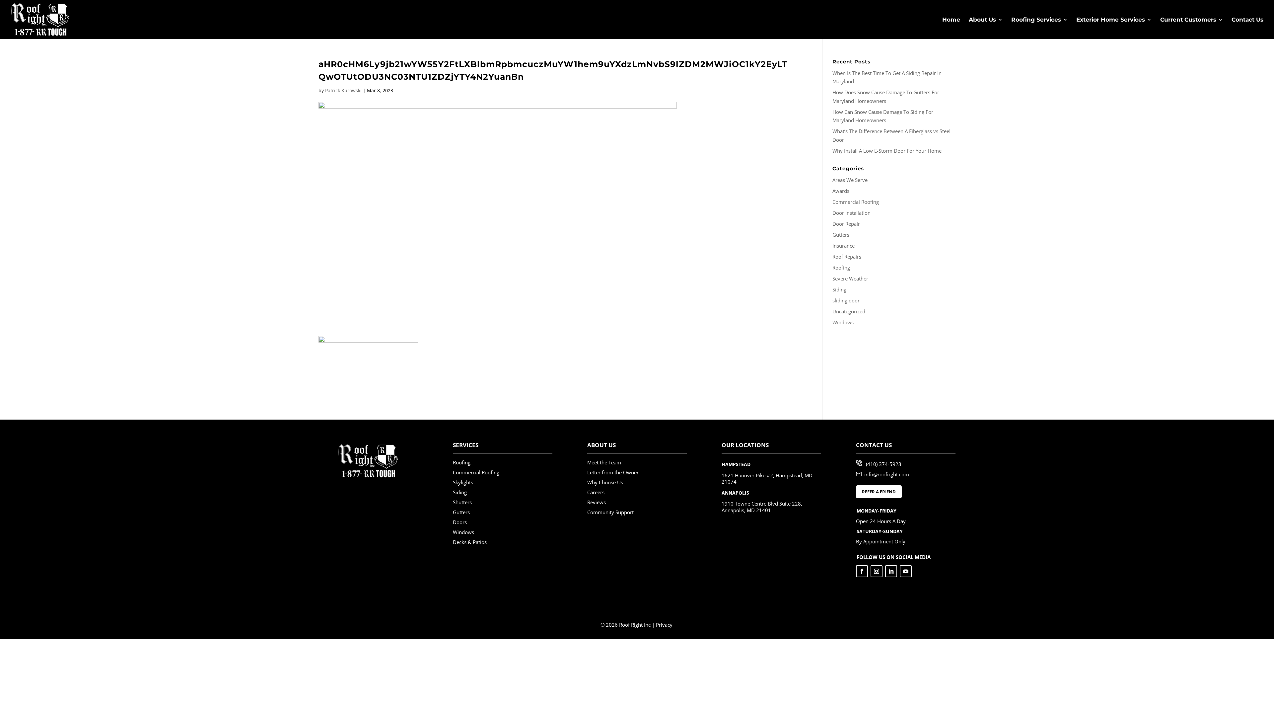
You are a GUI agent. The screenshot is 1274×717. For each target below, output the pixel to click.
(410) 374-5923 (883, 464)
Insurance (843, 245)
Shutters (462, 502)
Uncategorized (848, 311)
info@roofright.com (886, 474)
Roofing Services (1036, 20)
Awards (840, 191)
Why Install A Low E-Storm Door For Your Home (887, 150)
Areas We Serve (850, 180)
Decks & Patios (470, 542)
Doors (460, 522)
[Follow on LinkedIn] (891, 571)
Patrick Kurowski (343, 90)
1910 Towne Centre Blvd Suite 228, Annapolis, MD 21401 (762, 507)
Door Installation (851, 212)
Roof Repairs (846, 256)
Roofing (841, 267)
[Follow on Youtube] (906, 571)
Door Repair (846, 223)
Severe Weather (850, 278)
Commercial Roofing (855, 202)
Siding (839, 289)
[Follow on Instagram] (877, 571)
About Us (982, 20)
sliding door (846, 300)
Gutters (840, 234)
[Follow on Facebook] (862, 571)
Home (951, 20)
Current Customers (1188, 20)
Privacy (664, 624)
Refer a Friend (879, 492)
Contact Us (1247, 20)
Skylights (463, 482)
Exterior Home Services (1110, 20)
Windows (843, 322)
